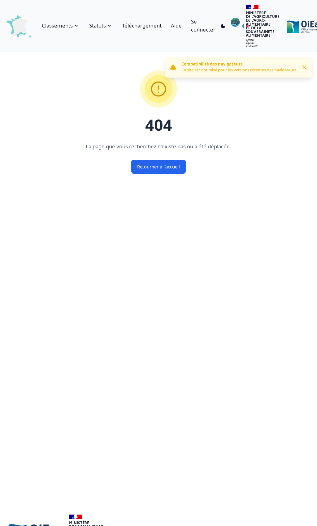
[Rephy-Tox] (235, 26)
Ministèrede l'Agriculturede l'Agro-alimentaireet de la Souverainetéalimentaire (263, 24)
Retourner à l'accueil (158, 166)
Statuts (97, 25)
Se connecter (203, 25)
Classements (57, 25)
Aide (176, 25)
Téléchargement (142, 25)
